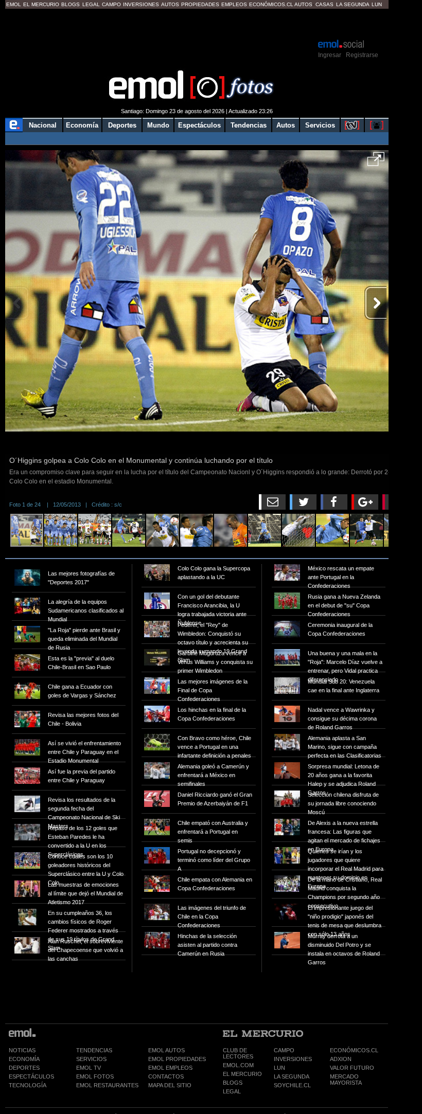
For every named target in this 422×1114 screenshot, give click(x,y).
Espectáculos (199, 125)
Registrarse (362, 55)
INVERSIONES (293, 1059)
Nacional (43, 125)
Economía (82, 125)
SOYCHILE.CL (292, 1085)
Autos (170, 4)
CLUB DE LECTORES (238, 1053)
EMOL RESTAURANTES (107, 1085)
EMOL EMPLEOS (170, 1068)
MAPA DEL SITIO (169, 1085)
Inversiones (141, 4)
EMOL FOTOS (95, 1076)
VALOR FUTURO (352, 1068)
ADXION (340, 1059)
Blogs (70, 4)
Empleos (234, 4)
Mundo (158, 125)
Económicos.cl (271, 4)
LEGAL (232, 1091)
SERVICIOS (91, 1059)
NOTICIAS (22, 1050)
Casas (324, 4)
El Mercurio (41, 4)
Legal (91, 4)
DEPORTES (24, 1068)
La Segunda (353, 4)
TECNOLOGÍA (27, 1085)
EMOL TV (88, 1068)
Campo (111, 4)
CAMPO (284, 1050)
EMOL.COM (238, 1065)
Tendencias (249, 125)
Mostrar (196, 23)
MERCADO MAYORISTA (346, 1079)
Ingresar (329, 55)
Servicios (320, 125)
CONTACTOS (166, 1076)
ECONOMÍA (24, 1059)
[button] (376, 162)
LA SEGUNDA (291, 1076)
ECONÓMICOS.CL (354, 1050)
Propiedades (200, 4)
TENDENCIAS (94, 1050)
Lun (377, 4)
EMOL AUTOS (166, 1050)
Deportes (122, 125)
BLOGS (232, 1083)
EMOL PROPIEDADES (177, 1059)
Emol (13, 4)
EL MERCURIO (242, 1074)
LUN (279, 1068)
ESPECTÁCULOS (31, 1076)
